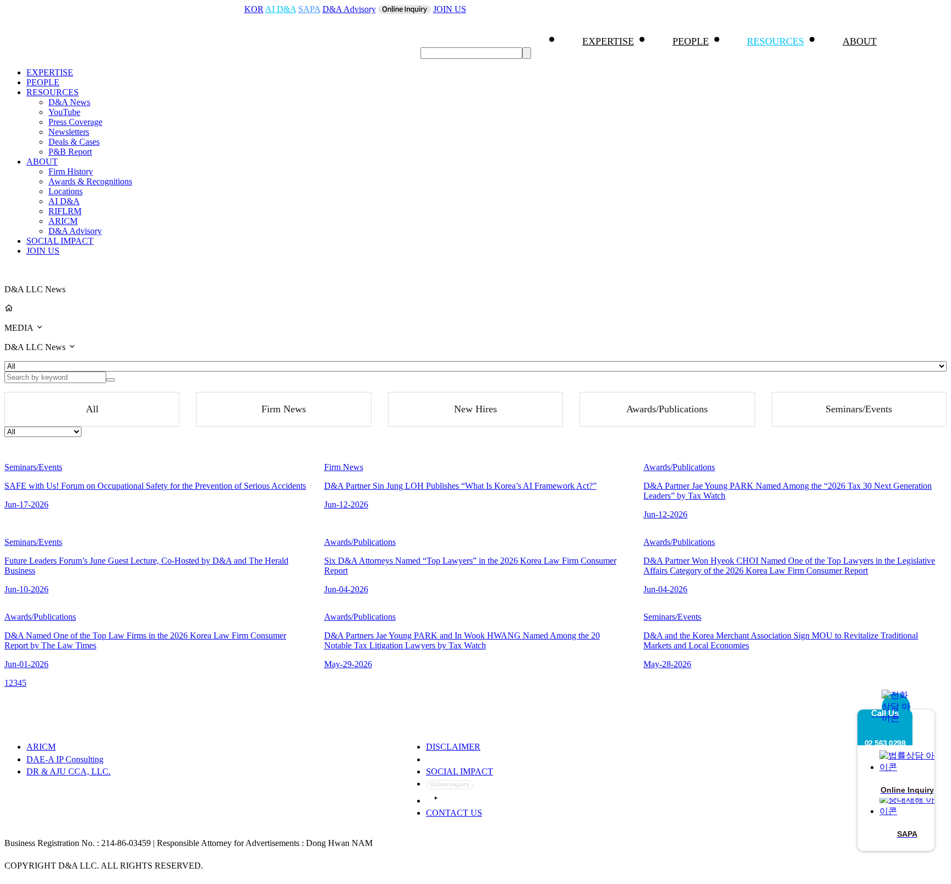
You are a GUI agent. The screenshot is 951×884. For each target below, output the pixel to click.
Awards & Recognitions (90, 181)
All (92, 408)
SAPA (309, 9)
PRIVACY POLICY (464, 759)
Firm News (283, 408)
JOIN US (449, 9)
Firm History (70, 171)
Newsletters (68, 132)
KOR (254, 9)
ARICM (63, 221)
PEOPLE (691, 41)
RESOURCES (775, 41)
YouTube (64, 112)
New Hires (475, 408)
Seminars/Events (859, 408)
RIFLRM (64, 211)
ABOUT (860, 41)
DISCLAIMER (453, 746)
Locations (65, 191)
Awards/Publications (667, 408)
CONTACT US (454, 812)
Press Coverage (75, 122)
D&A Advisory (349, 9)
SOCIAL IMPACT (60, 240)
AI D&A (280, 9)
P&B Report (70, 151)
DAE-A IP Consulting (64, 759)
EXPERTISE (608, 41)
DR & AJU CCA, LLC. (68, 771)
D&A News (69, 102)
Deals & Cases (74, 141)
